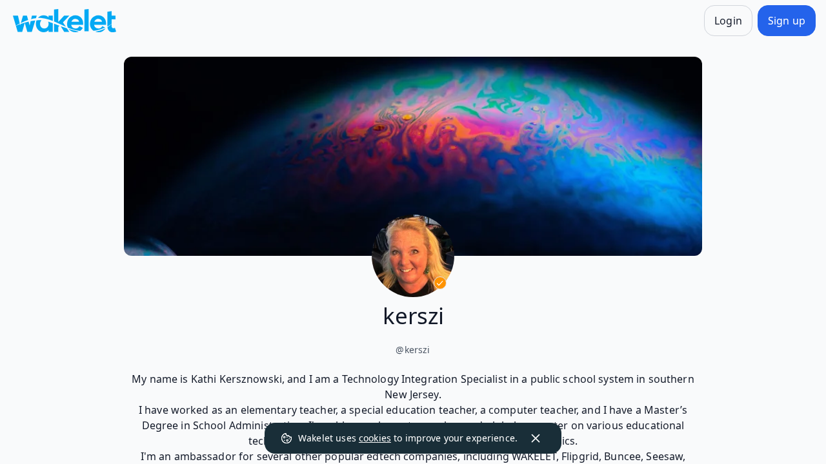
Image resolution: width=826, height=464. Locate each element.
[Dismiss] (535, 438)
